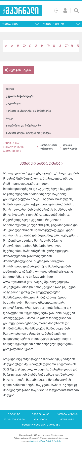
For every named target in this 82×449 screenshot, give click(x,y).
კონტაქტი (67, 419)
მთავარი (14, 414)
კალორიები (13, 103)
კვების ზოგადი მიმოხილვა (48, 147)
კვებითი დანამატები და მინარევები (28, 111)
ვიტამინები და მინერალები (23, 125)
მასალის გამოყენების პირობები (45, 441)
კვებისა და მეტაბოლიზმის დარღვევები (13, 147)
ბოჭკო (10, 118)
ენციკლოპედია (14, 419)
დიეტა (10, 89)
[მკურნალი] (21, 10)
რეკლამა (40, 419)
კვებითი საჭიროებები (19, 96)
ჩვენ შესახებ (40, 414)
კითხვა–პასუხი (67, 414)
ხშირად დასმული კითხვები (41, 424)
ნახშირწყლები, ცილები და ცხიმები (28, 133)
